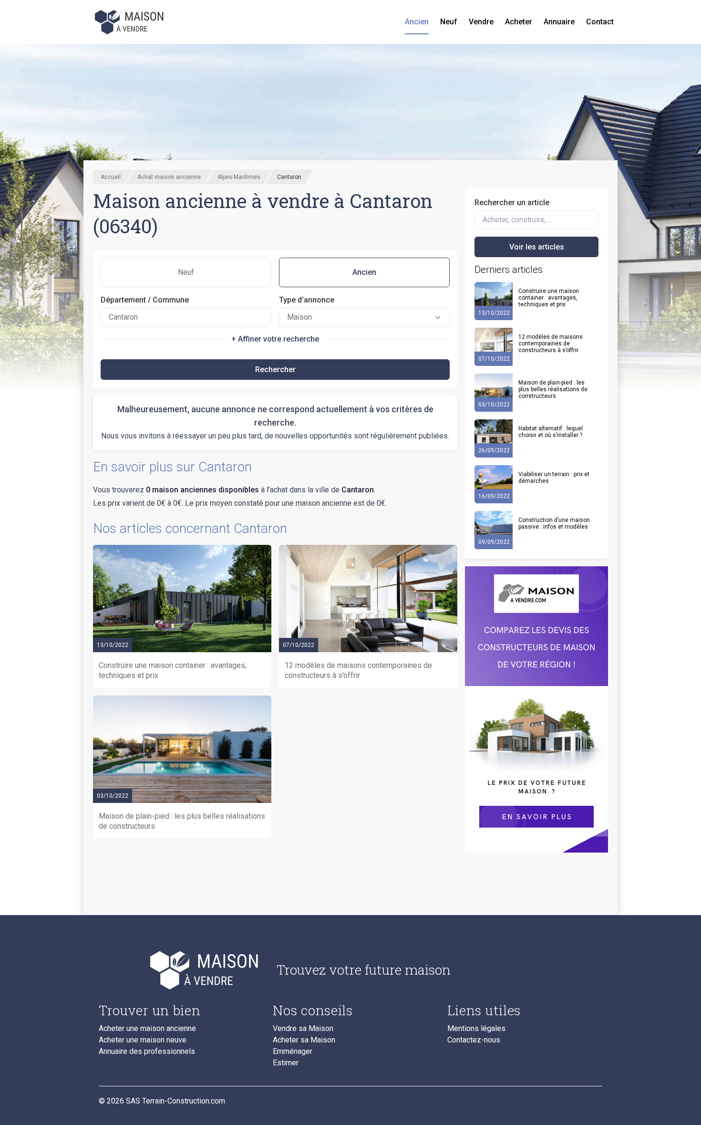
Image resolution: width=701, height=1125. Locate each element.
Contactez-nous (473, 1040)
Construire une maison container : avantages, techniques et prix (548, 298)
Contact (600, 21)
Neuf (448, 21)
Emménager (292, 1051)
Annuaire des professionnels (147, 1051)
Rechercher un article (511, 202)
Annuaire (559, 21)
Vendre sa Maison (303, 1028)
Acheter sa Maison (304, 1040)
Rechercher (275, 369)
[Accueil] (130, 22)
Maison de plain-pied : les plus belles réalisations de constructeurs (553, 389)
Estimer (286, 1063)
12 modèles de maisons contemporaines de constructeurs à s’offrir (550, 343)
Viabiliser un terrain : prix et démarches (553, 477)
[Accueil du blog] (180, 970)
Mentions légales (476, 1028)
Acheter (518, 21)
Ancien (417, 21)
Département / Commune (145, 299)
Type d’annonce (306, 299)
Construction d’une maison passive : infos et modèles (554, 523)
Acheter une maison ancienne (147, 1028)
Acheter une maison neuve (142, 1040)
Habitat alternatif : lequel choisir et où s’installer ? (550, 431)
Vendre (481, 21)
